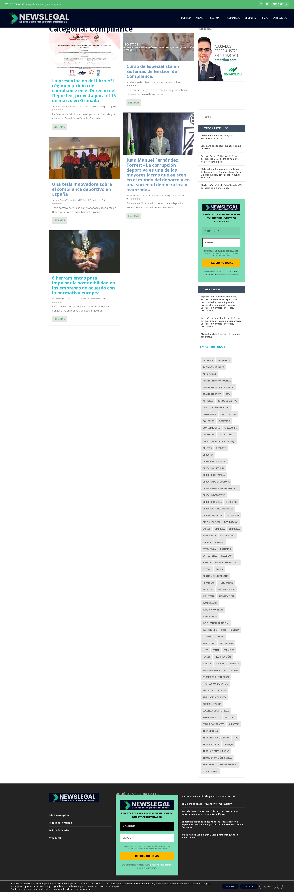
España (207, 542)
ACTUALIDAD (233, 18)
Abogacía (208, 360)
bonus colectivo (227, 400)
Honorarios (226, 582)
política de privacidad (161, 864)
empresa (220, 528)
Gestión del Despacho (215, 576)
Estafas (219, 542)
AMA (228, 394)
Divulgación (231, 522)
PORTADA (186, 18)
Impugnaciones (227, 589)
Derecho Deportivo (214, 495)
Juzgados (208, 636)
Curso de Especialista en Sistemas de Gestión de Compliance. (152, 71)
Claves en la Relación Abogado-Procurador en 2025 (217, 137)
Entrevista (209, 535)
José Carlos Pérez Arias (66, 106)
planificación (223, 656)
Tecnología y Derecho (216, 737)
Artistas (208, 400)
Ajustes (267, 886)
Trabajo (228, 744)
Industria (208, 596)
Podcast (221, 663)
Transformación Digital (217, 757)
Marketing (209, 643)
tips (235, 737)
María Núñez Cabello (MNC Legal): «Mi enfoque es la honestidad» (221, 186)
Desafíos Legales (212, 515)
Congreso (209, 421)
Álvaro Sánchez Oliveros (140, 82)
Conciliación (228, 414)
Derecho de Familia (214, 474)
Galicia (219, 569)
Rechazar (249, 886)
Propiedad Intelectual (216, 677)
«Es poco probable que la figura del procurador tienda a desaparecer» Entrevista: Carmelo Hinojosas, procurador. (219, 305)
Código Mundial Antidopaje (219, 441)
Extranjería (210, 555)
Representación (212, 703)
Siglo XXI (230, 717)
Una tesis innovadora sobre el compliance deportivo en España (82, 189)
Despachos (232, 515)
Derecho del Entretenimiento (221, 488)
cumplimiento (227, 434)
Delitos (207, 448)
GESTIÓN (215, 18)
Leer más (59, 126)
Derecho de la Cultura (216, 481)
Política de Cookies (59, 830)
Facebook (226, 555)
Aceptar (230, 886)
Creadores (230, 427)
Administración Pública (217, 380)
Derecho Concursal (214, 461)
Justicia (234, 629)
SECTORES (250, 18)
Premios (234, 663)
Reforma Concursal (214, 690)
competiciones (221, 407)
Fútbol (207, 569)
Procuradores (211, 670)
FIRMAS (264, 18)
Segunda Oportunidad (216, 710)
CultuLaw (208, 434)
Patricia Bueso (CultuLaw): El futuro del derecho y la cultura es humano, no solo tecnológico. (220, 159)
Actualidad (94, 106)
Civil (205, 407)
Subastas (233, 724)
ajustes (86, 889)
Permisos (229, 650)
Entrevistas (280, 18)
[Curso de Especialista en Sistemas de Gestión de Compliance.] (158, 47)
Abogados (224, 360)
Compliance (105, 106)
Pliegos (207, 663)
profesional (231, 670)
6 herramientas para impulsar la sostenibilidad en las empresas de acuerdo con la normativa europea (83, 285)
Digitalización (211, 522)
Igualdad (208, 589)
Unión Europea (229, 764)
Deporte (221, 448)
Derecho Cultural (213, 468)
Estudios (225, 549)
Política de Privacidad (60, 822)
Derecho (208, 454)
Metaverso (226, 643)
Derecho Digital (212, 501)
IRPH (223, 629)
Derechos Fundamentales (218, 508)
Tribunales (209, 764)
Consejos (224, 421)
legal (221, 636)
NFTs (205, 650)
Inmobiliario (210, 602)
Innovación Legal (213, 609)
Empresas (234, 528)
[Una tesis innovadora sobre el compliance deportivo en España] (84, 158)
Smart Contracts (213, 724)
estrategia (209, 549)
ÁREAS (199, 18)
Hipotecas (209, 582)
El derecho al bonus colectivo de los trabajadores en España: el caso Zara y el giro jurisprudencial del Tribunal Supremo (221, 173)
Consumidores (211, 427)
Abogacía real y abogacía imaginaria (43, 4)
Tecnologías (210, 730)
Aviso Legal (55, 837)
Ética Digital (210, 771)
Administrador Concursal (218, 387)
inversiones (210, 629)
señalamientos (212, 717)
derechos (231, 501)
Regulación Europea (214, 697)
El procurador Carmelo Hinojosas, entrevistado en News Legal (219, 298)
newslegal (60, 298)
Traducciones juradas (216, 751)
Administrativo (212, 394)
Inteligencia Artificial (216, 623)
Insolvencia (210, 616)
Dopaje (207, 528)
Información (226, 596)
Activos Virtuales (213, 367)
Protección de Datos (215, 683)
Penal (216, 650)
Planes (207, 656)
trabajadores (211, 744)
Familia (207, 562)
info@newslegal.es (59, 815)
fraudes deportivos (227, 562)
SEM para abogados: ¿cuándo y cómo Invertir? (221, 147)
